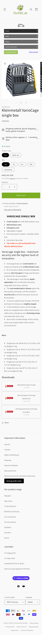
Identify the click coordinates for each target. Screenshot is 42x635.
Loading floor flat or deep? (14, 563)
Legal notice (14, 630)
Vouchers (7, 532)
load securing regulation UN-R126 (17, 569)
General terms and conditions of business (19, 476)
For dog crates (9, 558)
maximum (8, 170)
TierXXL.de (11, 623)
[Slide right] (26, 102)
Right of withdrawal (11, 455)
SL (14, 164)
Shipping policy (34, 627)
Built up (15, 155)
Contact (7, 449)
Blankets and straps (11, 511)
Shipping (12, 178)
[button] (4, 9)
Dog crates (8, 501)
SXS (5, 164)
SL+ (22, 164)
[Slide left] (16, 102)
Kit (5, 155)
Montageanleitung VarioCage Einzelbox (26, 410)
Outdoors (7, 527)
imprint (7, 444)
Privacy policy (10, 627)
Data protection (10, 471)
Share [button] (7, 422)
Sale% (6, 538)
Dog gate (7, 496)
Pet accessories (10, 522)
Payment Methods (11, 465)
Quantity (5, 182)
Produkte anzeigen (11, 52)
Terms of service (21, 627)
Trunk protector (10, 506)
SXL (31, 164)
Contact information (27, 630)
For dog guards (10, 553)
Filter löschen (33, 52)
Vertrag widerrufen (14, 481)
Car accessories (10, 517)
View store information (12, 209)
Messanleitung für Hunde (26, 385)
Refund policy (34, 623)
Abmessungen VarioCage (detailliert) (26, 397)
